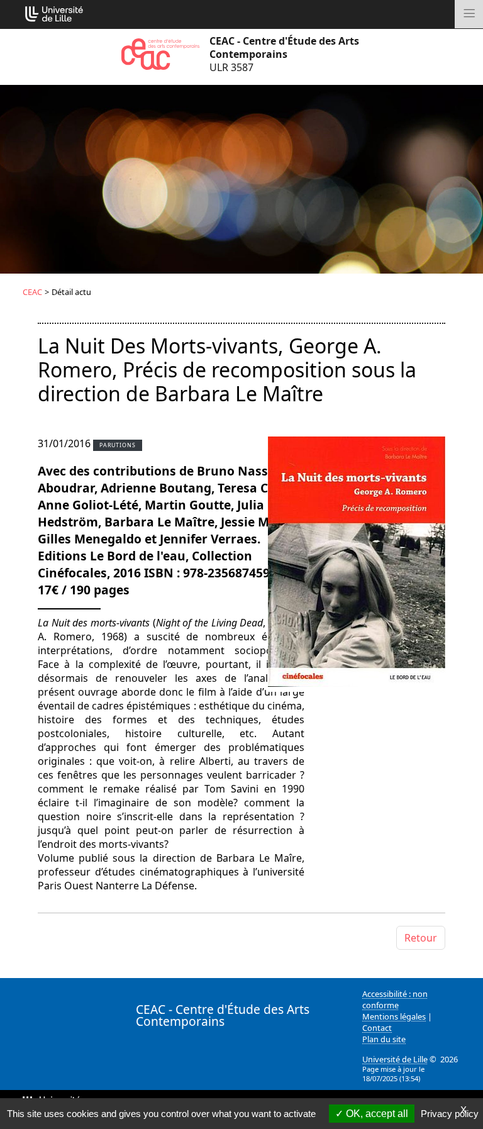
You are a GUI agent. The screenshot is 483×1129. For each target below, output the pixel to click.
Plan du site (384, 1039)
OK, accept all (375, 1113)
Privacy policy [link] (450, 1113)
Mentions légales (394, 1016)
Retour (420, 938)
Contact (377, 1027)
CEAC (32, 292)
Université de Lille (395, 1059)
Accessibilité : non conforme (395, 999)
